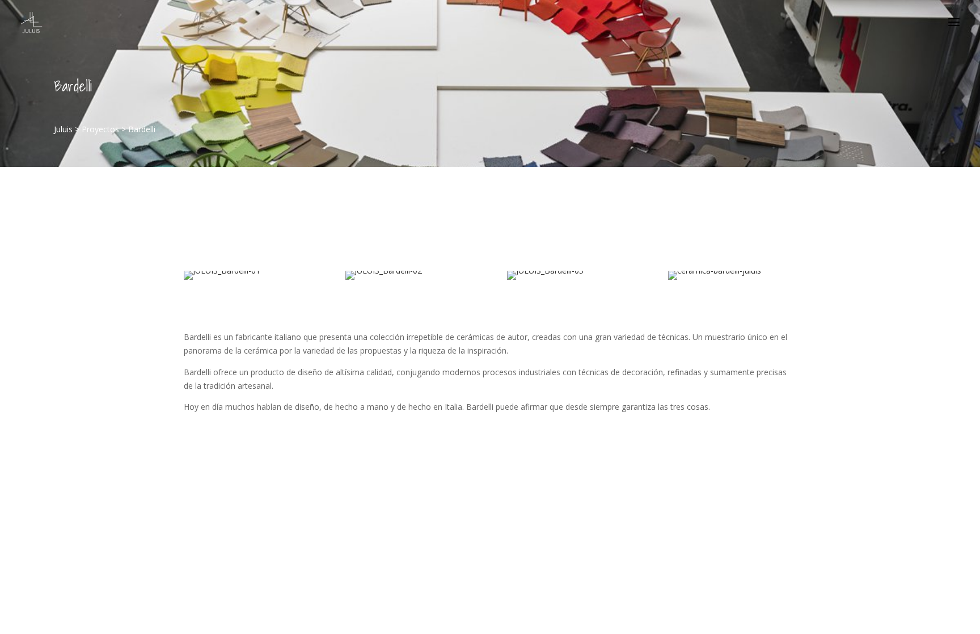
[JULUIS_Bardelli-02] (383, 279)
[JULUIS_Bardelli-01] (222, 279)
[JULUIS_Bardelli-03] (545, 279)
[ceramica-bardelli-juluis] (714, 279)
